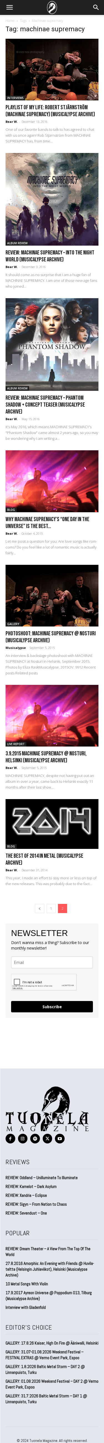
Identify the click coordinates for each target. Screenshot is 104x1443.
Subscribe (52, 1006)
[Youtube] (60, 1138)
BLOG (11, 510)
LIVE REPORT (16, 744)
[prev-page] (39, 908)
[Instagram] (23, 1138)
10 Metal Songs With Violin (27, 1283)
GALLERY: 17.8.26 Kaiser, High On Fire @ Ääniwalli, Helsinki (52, 1343)
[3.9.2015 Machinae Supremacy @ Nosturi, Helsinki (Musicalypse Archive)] (52, 716)
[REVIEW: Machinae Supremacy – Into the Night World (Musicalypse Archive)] (52, 199)
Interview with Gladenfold (26, 1307)
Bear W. (12, 121)
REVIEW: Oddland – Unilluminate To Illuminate (42, 1177)
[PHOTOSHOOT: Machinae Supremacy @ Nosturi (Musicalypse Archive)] (52, 595)
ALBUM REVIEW (17, 243)
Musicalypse (16, 648)
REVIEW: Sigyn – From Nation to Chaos (36, 1204)
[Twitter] (47, 1138)
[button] (9, 7)
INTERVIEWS (15, 98)
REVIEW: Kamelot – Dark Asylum (31, 1186)
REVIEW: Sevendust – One (26, 1213)
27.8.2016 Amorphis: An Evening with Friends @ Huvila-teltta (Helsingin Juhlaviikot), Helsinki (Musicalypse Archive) (50, 1269)
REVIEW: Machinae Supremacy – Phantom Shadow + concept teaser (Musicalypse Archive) (45, 404)
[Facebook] (10, 1138)
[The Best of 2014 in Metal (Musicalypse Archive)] (52, 824)
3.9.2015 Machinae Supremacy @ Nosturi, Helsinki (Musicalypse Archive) (46, 757)
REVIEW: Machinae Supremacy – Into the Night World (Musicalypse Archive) (50, 256)
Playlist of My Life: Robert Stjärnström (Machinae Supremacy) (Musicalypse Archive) (50, 111)
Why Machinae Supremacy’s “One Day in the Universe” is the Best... (47, 523)
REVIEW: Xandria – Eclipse (26, 1195)
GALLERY (13, 624)
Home (10, 20)
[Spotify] (35, 1138)
